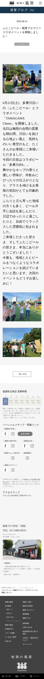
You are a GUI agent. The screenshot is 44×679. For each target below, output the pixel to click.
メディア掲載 (10, 633)
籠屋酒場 (26, 614)
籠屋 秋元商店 (28, 606)
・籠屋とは (8, 609)
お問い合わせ (27, 627)
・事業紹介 (8, 613)
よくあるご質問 (10, 637)
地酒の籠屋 (9, 602)
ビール (22, 44)
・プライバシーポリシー (13, 621)
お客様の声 (9, 629)
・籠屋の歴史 (9, 617)
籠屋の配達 (9, 625)
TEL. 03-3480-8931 (14, 530)
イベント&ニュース (26, 588)
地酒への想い (27, 602)
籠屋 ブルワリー (28, 610)
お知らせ (8, 641)
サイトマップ (27, 644)
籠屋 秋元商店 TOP (8, 588)
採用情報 (26, 623)
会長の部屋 (25, 434)
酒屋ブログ (27, 618)
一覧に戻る (22, 374)
